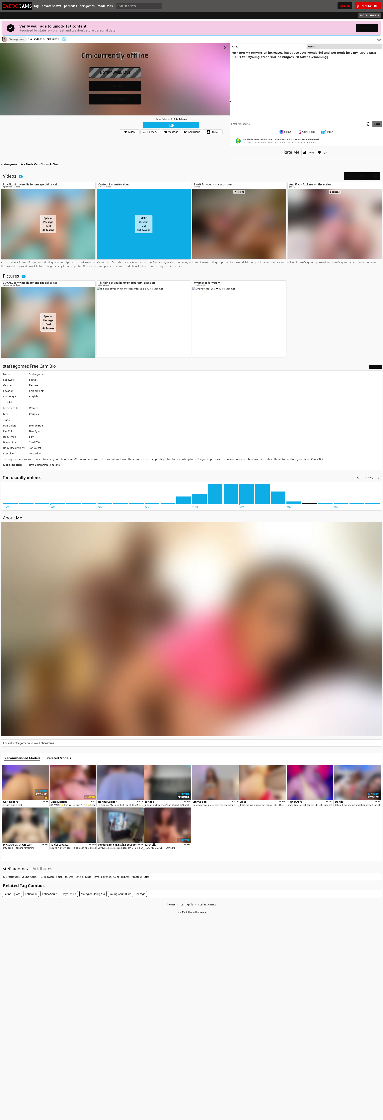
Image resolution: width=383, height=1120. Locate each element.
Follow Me (375, 366)
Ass (71, 877)
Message (173, 132)
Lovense (106, 877)
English (33, 396)
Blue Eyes (34, 431)
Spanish (8, 402)
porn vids (70, 6)
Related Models (59, 758)
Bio (30, 39)
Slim (31, 436)
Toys (96, 877)
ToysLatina (69, 894)
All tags (140, 894)
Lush (147, 877)
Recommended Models (22, 758)
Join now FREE (368, 6)
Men (6, 414)
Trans (6, 420)
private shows (51, 6)
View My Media (114, 99)
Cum (116, 877)
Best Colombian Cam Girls (44, 465)
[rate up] (304, 152)
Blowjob (49, 877)
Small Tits (34, 442)
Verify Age (367, 28)
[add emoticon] (368, 124)
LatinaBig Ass (12, 894)
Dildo (88, 877)
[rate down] (319, 152)
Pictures (52, 39)
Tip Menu (152, 132)
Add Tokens (180, 118)
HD (40, 877)
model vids (105, 6)
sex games (87, 6)
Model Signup (369, 15)
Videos (39, 39)
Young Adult (29, 877)
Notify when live (115, 72)
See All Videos (361, 176)
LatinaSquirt (49, 894)
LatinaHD (31, 894)
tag (36, 6)
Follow (131, 132)
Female (33, 385)
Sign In (345, 6)
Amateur (137, 877)
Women (33, 408)
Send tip (115, 86)
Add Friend (194, 132)
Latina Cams (46, 743)
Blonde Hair (36, 425)
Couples (34, 414)
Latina (79, 877)
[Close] (379, 39)
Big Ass (125, 877)
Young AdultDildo (120, 894)
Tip (171, 125)
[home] (17, 6)
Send (377, 123)
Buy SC (214, 132)
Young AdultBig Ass (93, 894)
